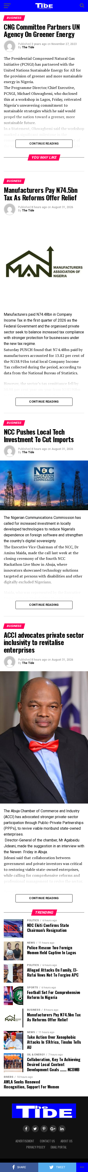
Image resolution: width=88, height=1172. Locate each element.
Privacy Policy (35, 1147)
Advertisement (24, 1141)
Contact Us (47, 1141)
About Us (67, 1141)
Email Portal (59, 1147)
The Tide (28, 47)
